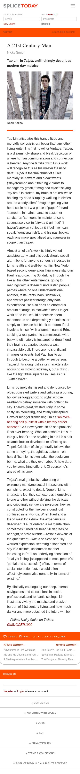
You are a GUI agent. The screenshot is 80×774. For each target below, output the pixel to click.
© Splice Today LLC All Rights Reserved (41, 763)
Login (20, 691)
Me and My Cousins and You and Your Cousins (30, 654)
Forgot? (53, 14)
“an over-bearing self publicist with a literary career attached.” (38, 422)
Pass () (49, 14)
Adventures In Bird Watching (19, 650)
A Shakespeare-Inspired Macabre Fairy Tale (28, 659)
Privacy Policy (41, 743)
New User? (9, 24)
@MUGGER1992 (19, 624)
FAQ (41, 733)
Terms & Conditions (41, 753)
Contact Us (41, 702)
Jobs (41, 723)
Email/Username (12, 14)
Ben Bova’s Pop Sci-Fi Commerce (60, 650)
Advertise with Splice (41, 712)
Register (8, 691)
